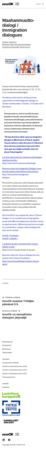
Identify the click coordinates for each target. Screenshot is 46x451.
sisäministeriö (25, 47)
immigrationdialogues (23, 44)
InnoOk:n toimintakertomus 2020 (14, 366)
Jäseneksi (5, 359)
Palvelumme (6, 345)
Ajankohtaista (7, 342)
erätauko (5, 42)
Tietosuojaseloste (8, 377)
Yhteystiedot (7, 352)
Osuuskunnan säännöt (10, 363)
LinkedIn (5, 383)
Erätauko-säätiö (8, 44)
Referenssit (6, 349)
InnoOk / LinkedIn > (10, 238)
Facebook (5, 387)
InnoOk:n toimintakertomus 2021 (14, 370)
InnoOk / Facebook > (10, 235)
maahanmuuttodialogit (11, 47)
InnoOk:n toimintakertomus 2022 (14, 373)
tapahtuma (13, 42)
